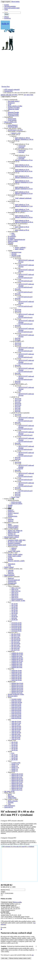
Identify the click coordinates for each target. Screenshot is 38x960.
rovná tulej (21, 147)
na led (9, 104)
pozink (13, 235)
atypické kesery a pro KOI (15, 130)
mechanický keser (16, 252)
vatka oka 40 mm (16, 732)
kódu (31, 94)
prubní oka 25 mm (16, 675)
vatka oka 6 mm (15, 737)
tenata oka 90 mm (16, 718)
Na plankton (11, 238)
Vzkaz (6, 9)
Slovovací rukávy (13, 696)
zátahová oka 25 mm (17, 780)
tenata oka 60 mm (16, 713)
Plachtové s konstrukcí (14, 543)
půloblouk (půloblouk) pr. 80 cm (24, 222)
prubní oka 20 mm (16, 673)
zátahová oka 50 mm (17, 786)
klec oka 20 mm (15, 638)
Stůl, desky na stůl (9, 791)
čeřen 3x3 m (14, 594)
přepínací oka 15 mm (17, 685)
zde (33, 955)
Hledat (6, 14)
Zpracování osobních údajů (11, 8)
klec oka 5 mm (15, 645)
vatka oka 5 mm (15, 734)
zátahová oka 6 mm (16, 788)
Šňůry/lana (11, 796)
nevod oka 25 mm (16, 626)
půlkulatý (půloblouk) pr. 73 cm (24, 206)
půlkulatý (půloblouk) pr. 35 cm (24, 160)
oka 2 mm (17, 401)
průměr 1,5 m (15, 764)
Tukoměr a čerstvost (13, 535)
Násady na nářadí (12, 241)
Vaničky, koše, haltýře (14, 551)
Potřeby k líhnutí (9, 567)
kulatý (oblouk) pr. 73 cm (22, 204)
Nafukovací (11, 511)
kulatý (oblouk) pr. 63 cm (22, 187)
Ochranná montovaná (14, 580)
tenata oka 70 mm (16, 715)
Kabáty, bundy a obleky (14, 556)
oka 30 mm (18, 405)
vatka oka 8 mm (15, 739)
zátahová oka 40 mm (17, 785)
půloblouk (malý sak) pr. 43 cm (23, 166)
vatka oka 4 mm (15, 731)
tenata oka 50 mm (16, 712)
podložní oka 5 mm (16, 664)
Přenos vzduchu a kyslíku (15, 106)
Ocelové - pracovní (13, 513)
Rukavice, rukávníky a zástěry (16, 560)
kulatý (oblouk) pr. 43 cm (22, 165)
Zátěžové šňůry (12, 797)
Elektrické (10, 519)
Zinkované (11, 573)
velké (9, 565)
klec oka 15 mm (15, 635)
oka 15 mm (18, 311)
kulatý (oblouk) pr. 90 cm (22, 227)
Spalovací (10, 521)
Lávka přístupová (12, 125)
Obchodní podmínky (10, 6)
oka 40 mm (14, 611)
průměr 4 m (14, 770)
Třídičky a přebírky (13, 526)
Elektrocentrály (12, 118)
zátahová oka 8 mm (16, 789)
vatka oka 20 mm (16, 726)
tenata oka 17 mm (16, 704)
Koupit (3, 891)
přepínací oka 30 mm (17, 689)
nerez (12, 233)
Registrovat (7, 18)
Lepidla (10, 557)
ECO (12, 753)
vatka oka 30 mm (16, 729)
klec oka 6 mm (15, 648)
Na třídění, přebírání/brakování (16, 239)
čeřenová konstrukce (17, 599)
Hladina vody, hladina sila (15, 530)
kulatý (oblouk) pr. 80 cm (22, 215)
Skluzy (10, 524)
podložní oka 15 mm (17, 654)
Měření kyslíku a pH (13, 532)
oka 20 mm (18, 403)
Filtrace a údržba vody (10, 122)
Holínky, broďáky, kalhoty (15, 554)
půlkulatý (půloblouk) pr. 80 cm (24, 217)
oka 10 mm (18, 309)
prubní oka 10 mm (16, 670)
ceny (25, 94)
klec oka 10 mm (15, 634)
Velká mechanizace (9, 805)
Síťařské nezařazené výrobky (16, 694)
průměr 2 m (14, 766)
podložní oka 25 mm (17, 659)
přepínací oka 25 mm (17, 688)
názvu (28, 94)
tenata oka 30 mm (16, 708)
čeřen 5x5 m (14, 597)
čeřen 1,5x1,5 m (15, 588)
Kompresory (11, 103)
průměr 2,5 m (15, 767)
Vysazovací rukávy (13, 527)
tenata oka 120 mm (16, 702)
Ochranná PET (8, 91)
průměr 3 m (14, 769)
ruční (19, 390)
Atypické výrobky (16, 699)
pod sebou (14, 94)
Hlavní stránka (15, 1)
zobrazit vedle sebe (6, 94)
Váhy (9, 804)
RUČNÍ (20, 468)
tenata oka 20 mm (16, 705)
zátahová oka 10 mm (17, 774)
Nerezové (10, 572)
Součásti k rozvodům (14, 107)
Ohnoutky (10, 242)
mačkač (10, 506)
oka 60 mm (14, 616)
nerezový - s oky (16, 133)
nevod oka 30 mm (16, 627)
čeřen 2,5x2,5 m (15, 591)
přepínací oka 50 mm (17, 691)
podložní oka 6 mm (16, 665)
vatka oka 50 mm (16, 735)
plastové (13, 549)
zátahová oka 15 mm (17, 775)
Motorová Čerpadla (13, 114)
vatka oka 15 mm (16, 723)
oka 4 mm (17, 289)
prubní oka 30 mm (16, 677)
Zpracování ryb (8, 807)
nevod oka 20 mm (16, 624)
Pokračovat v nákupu (6, 902)
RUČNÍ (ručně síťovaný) (25, 277)
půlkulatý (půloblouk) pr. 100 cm (24, 139)
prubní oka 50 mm (16, 680)
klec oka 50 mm (15, 646)
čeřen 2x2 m (14, 592)
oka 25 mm (14, 608)
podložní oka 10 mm (17, 653)
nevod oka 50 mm (16, 630)
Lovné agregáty (12, 120)
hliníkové (14, 548)
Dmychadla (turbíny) (13, 101)
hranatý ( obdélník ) (20, 247)
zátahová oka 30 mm (17, 782)
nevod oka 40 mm (16, 629)
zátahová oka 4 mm (16, 783)
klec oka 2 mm (15, 637)
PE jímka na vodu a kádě (15, 541)
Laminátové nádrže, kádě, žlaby (17, 540)
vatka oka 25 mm (16, 727)
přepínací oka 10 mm (17, 683)
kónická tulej (22, 145)
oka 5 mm (17, 293)
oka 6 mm (17, 298)
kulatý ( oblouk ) (19, 249)
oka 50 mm (14, 613)
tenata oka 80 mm (16, 716)
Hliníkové (10, 510)
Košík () (5, 23)
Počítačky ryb (11, 533)
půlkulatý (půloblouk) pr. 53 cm (24, 177)
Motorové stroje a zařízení (11, 537)
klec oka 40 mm (15, 643)
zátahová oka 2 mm (16, 777)
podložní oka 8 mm (16, 667)
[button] (4, 86)
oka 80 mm (14, 619)
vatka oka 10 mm (16, 721)
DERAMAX (11, 564)
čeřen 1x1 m (14, 589)
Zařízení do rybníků (13, 109)
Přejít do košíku (17, 902)
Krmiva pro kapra (16, 502)
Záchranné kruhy (12, 516)
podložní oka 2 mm (16, 656)
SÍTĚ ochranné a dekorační (12, 89)
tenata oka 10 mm (16, 700)
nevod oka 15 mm (16, 623)
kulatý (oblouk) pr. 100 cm (22, 138)
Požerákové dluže (13, 126)
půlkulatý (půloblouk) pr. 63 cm (24, 188)
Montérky (10, 559)
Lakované (10, 570)
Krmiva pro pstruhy (16, 503)
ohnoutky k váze (16, 255)
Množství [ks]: (5, 889)
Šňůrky (10, 794)
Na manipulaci (12, 236)
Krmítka (10, 505)
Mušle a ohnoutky (13, 801)
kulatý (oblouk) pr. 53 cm (22, 176)
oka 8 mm (17, 339)
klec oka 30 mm (15, 640)
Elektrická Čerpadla (13, 112)
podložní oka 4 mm (16, 662)
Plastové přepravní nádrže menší (17, 545)
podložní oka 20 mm (17, 657)
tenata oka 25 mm (16, 707)
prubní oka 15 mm (16, 672)
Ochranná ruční (12, 583)
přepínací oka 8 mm (16, 692)
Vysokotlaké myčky (13, 115)
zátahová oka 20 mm (17, 778)
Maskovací (11, 578)
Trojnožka (10, 802)
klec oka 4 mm (15, 642)
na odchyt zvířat (15, 762)
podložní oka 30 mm (17, 661)
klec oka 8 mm (15, 650)
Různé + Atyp (15, 497)
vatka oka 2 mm (15, 724)
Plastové (10, 514)
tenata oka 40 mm (16, 710)
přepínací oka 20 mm (17, 686)
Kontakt (6, 4)
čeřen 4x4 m (14, 595)
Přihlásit (6, 16)
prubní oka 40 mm (16, 678)
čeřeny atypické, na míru (18, 600)
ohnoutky (14, 254)
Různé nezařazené (9, 575)
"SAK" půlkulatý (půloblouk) (23, 198)
